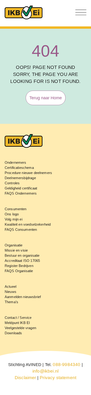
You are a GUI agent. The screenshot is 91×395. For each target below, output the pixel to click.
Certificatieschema (19, 168)
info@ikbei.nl (45, 371)
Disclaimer (25, 377)
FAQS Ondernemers (21, 193)
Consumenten (16, 209)
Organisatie (14, 245)
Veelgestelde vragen (20, 328)
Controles (12, 183)
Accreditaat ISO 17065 (22, 261)
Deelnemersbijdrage (20, 178)
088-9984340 (66, 364)
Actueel (10, 286)
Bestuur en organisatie (22, 255)
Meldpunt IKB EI (17, 323)
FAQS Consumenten (21, 229)
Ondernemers (15, 162)
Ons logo (12, 214)
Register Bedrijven (19, 266)
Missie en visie (16, 250)
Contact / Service (18, 318)
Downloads (13, 333)
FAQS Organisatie (19, 271)
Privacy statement (58, 377)
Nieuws (10, 292)
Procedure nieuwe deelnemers (28, 173)
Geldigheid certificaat (21, 188)
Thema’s (11, 302)
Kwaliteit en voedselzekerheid (28, 224)
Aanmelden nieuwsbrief (23, 297)
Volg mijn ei (13, 219)
